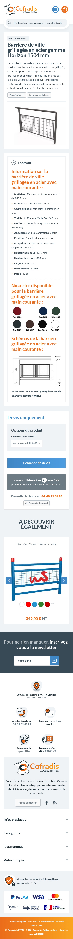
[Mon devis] (55, 9)
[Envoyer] (54, 660)
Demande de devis (36, 463)
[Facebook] (46, 802)
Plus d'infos (15, 94)
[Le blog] (55, 802)
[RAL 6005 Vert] (41, 604)
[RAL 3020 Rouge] (28, 604)
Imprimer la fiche (40, 94)
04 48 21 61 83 (51, 496)
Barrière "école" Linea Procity (36, 544)
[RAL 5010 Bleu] (34, 604)
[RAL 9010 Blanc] (22, 604)
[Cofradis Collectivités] (20, 9)
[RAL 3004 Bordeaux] (47, 604)
